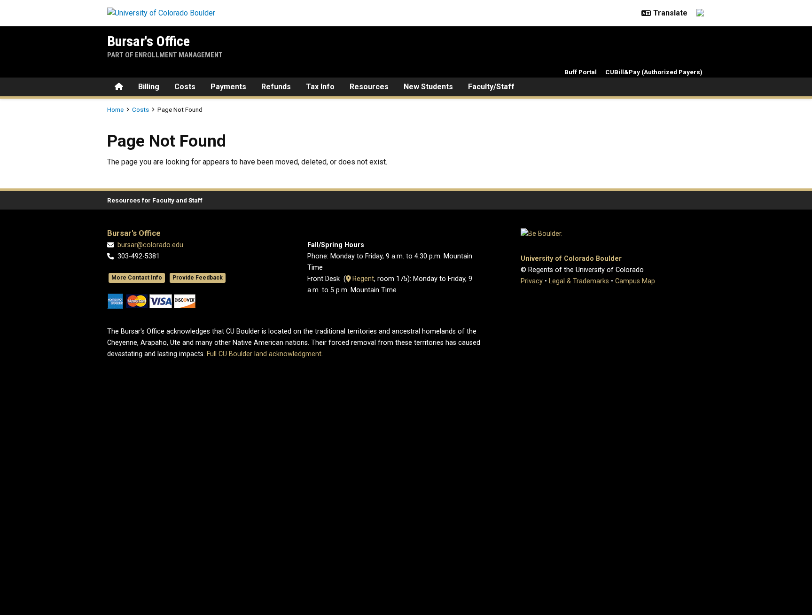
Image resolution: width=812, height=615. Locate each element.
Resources (369, 86)
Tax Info (320, 86)
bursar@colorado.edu (150, 245)
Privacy (532, 281)
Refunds (276, 86)
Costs (184, 86)
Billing (148, 86)
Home (115, 109)
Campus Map (635, 281)
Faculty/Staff (491, 86)
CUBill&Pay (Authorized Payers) (654, 72)
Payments (228, 86)
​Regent (362, 279)
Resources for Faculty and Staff (155, 200)
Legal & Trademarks (579, 281)
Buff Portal (580, 72)
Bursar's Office (148, 41)
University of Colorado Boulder (571, 259)
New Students (428, 86)
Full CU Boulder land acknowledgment (264, 354)
